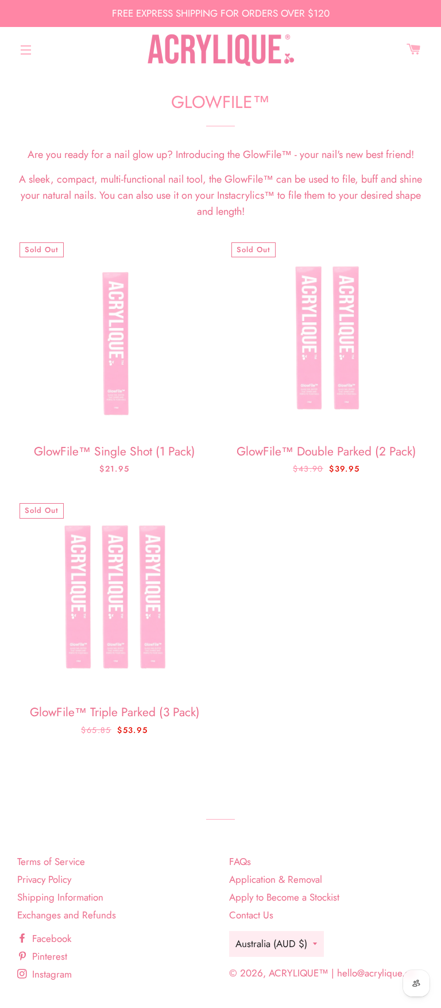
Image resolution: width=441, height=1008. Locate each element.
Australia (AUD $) (271, 944)
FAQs (240, 861)
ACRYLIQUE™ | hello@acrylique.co (342, 973)
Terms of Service (51, 861)
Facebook (50, 938)
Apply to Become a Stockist (284, 897)
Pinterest (48, 956)
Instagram (50, 974)
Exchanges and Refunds (66, 915)
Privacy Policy (44, 879)
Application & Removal (275, 879)
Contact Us (251, 915)
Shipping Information (60, 897)
